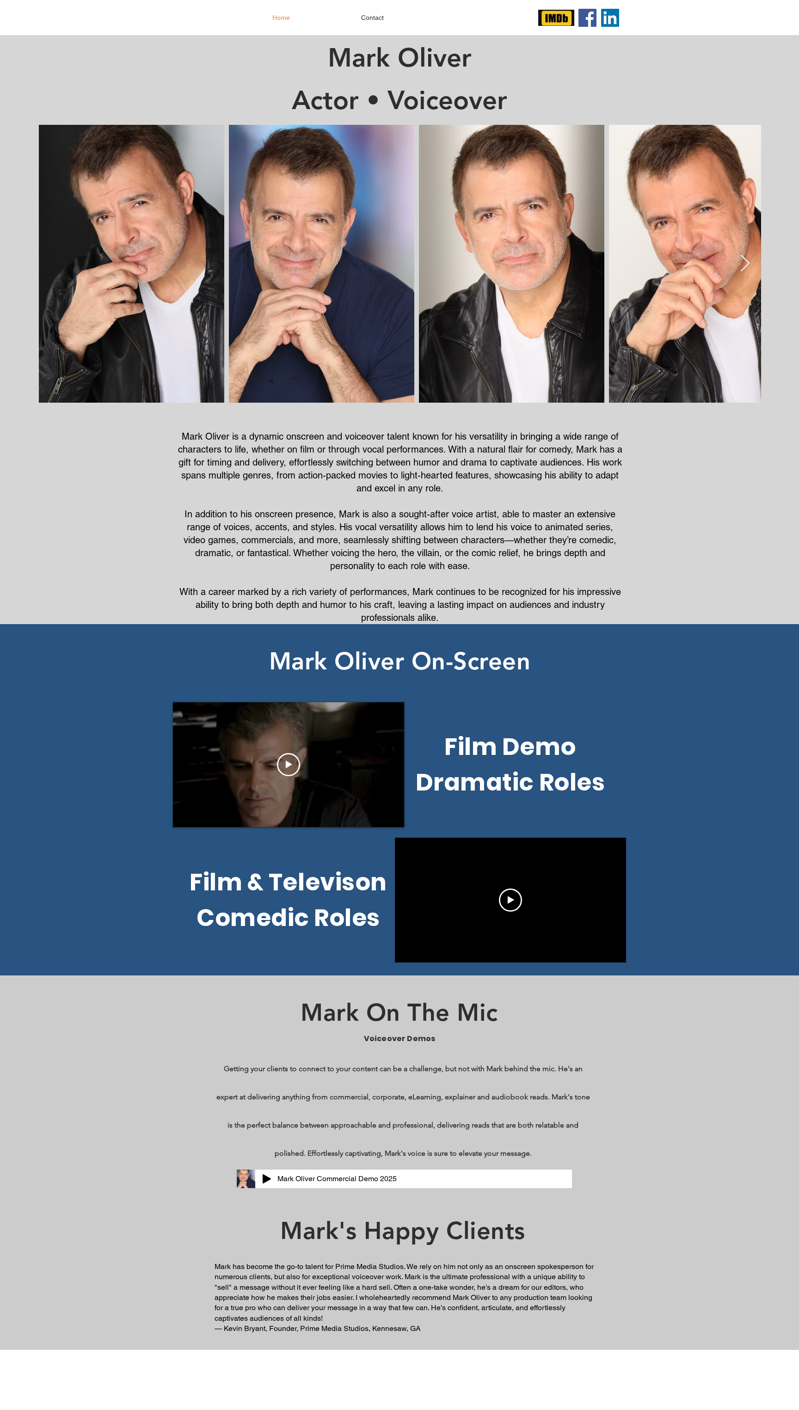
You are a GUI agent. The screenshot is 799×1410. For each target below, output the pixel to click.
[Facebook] (587, 18)
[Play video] (288, 764)
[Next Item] (745, 264)
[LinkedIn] (610, 18)
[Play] (267, 1178)
